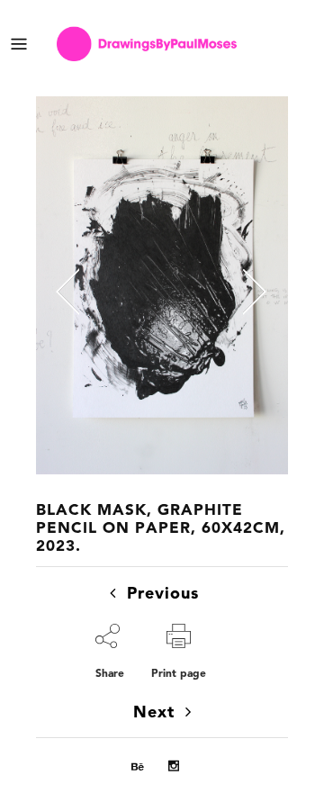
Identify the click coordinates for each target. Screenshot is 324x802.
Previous (163, 594)
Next (154, 713)
